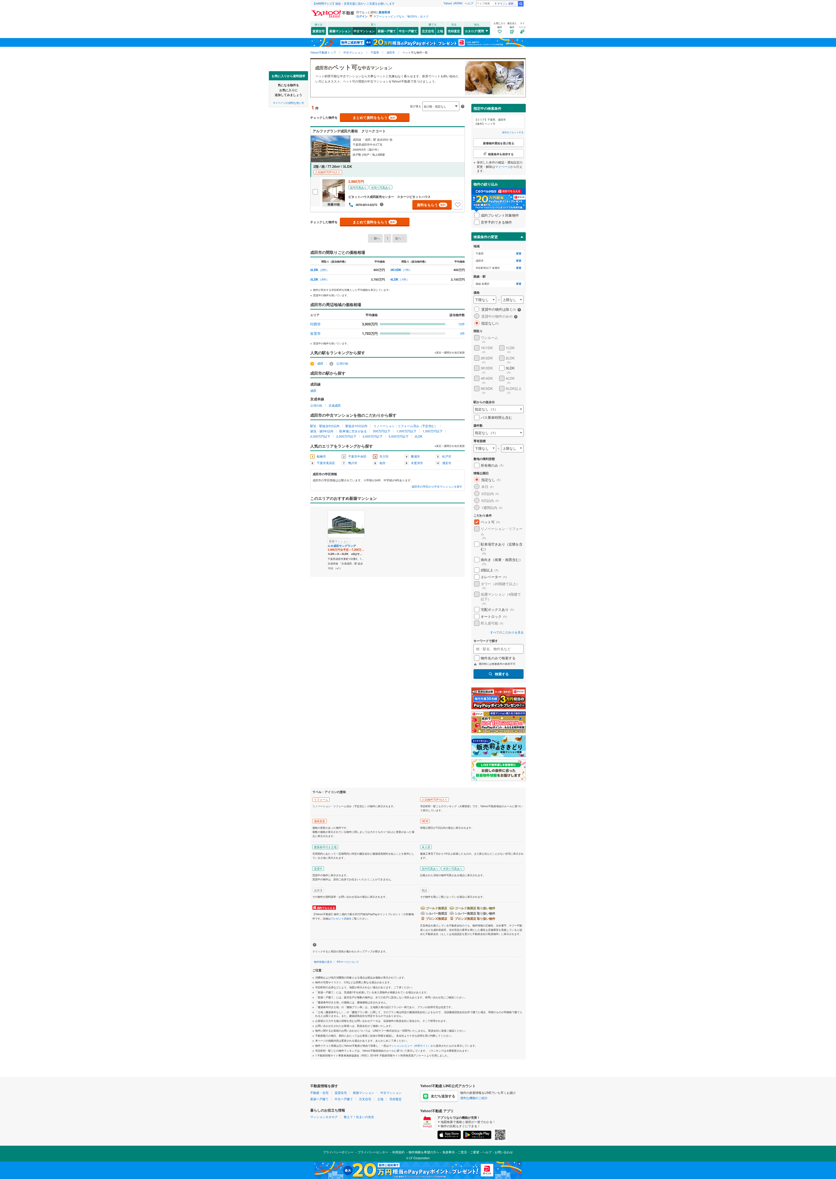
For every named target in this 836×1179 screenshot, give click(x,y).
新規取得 (384, 12)
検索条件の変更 (486, 236)
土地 (440, 31)
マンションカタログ (324, 1117)
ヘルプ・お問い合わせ (497, 1152)
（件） (319, 270)
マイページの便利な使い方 (288, 102)
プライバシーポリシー (338, 1152)
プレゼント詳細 (340, 918)
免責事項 (448, 1152)
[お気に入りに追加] (457, 205)
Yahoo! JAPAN (452, 3)
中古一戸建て (408, 31)
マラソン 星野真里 (507, 3)
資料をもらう (431, 204)
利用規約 (398, 1152)
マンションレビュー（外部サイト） (410, 1045)
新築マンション (340, 31)
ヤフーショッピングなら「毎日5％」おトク (401, 16)
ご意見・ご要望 (468, 1152)
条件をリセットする (513, 132)
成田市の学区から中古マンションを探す (436, 486)
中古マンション (364, 31)
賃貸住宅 (318, 31)
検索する (502, 673)
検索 (521, 4)
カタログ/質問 (474, 31)
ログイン (361, 16)
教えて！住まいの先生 (359, 1117)
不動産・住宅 (319, 1092)
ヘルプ (469, 3)
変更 (518, 253)
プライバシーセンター (373, 1152)
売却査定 (454, 31)
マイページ (502, 166)
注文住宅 (428, 31)
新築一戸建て (387, 31)
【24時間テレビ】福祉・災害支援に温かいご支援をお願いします (353, 3)
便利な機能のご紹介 (474, 1098)
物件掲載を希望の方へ (424, 1152)
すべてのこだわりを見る (507, 632)
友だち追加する (443, 1095)
